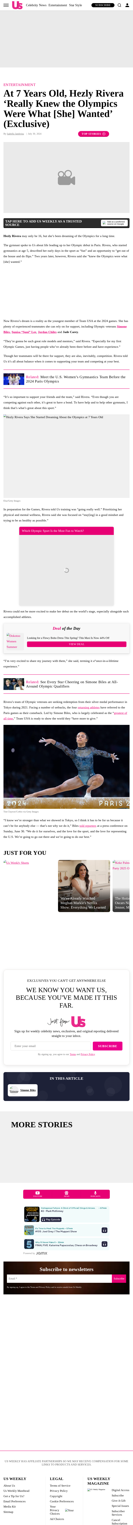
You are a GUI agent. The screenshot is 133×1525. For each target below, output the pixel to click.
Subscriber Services (118, 1513)
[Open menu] (6, 5)
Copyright (56, 1496)
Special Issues (120, 1506)
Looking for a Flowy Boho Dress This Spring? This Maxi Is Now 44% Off (68, 637)
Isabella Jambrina (15, 134)
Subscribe (103, 5)
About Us (9, 1485)
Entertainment (57, 5)
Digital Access (120, 1490)
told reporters (87, 825)
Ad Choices (57, 1519)
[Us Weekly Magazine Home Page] (17, 5)
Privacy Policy (88, 1054)
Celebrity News (36, 5)
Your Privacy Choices (55, 1510)
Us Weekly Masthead (16, 1490)
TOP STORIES (91, 133)
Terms (73, 1054)
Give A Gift (119, 1500)
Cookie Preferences (62, 1501)
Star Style (75, 5)
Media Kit (9, 1506)
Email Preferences (14, 1501)
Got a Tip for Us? (13, 1496)
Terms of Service (60, 1485)
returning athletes (89, 707)
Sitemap (8, 1512)
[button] (119, 5)
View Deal (77, 644)
